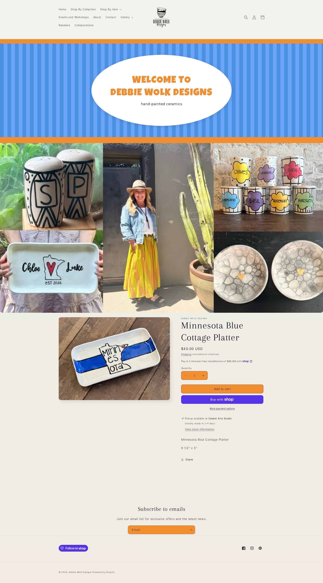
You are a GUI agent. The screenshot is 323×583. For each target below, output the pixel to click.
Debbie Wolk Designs (80, 572)
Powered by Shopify (103, 572)
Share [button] (189, 459)
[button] (110, 9)
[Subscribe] (191, 529)
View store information (199, 429)
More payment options (222, 408)
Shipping (186, 354)
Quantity (186, 368)
